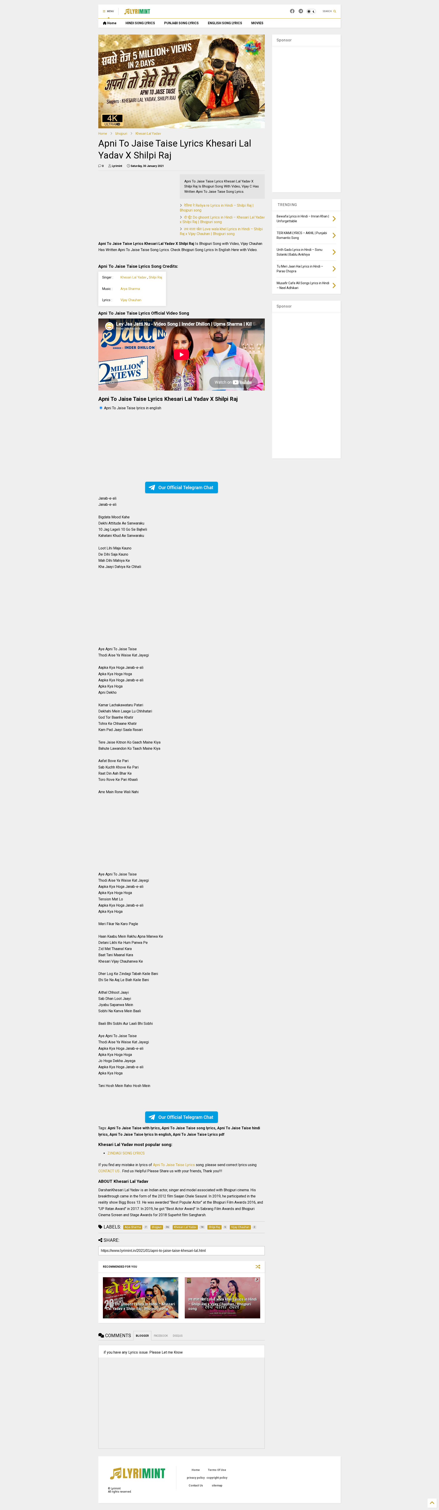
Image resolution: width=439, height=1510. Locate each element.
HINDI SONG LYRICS (140, 23)
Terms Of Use (217, 1470)
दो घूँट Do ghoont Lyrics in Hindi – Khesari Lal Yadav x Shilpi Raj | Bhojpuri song (140, 1306)
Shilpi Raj (155, 277)
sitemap (217, 1485)
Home (111, 23)
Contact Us (196, 1485)
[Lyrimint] (137, 12)
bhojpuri (121, 133)
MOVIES (257, 23)
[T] (301, 11)
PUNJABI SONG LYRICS (181, 23)
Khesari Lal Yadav (148, 133)
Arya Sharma (130, 289)
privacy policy (196, 1477)
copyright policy (216, 1477)
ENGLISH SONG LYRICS (225, 23)
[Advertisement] (136, 206)
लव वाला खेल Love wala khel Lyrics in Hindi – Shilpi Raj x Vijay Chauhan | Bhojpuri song (221, 231)
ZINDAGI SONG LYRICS (126, 1153)
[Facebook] (292, 11)
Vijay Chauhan (130, 300)
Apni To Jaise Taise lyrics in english (132, 408)
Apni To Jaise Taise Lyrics (174, 1165)
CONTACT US (109, 1171)
